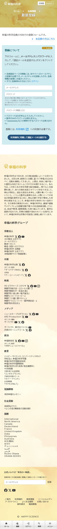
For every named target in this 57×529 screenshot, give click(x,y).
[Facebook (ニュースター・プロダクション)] (33, 314)
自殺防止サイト (10, 406)
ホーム (17, 11)
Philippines (10, 436)
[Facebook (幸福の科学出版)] (23, 264)
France (8, 429)
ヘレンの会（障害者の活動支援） (17, 409)
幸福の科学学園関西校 (14, 364)
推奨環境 (30, 499)
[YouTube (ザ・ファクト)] (16, 322)
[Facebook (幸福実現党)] (19, 340)
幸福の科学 (9, 236)
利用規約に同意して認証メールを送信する (28, 137)
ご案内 (8, 499)
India (7, 434)
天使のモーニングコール (14, 330)
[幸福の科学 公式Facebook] (6, 490)
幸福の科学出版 (11, 265)
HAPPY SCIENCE (30, 517)
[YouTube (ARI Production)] (26, 316)
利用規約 (22, 129)
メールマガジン (10, 241)
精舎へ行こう (9, 244)
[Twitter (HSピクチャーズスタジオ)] (28, 285)
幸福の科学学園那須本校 (15, 361)
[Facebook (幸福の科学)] (19, 236)
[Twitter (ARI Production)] (23, 316)
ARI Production (12, 317)
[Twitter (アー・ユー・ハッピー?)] (25, 275)
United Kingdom (13, 431)
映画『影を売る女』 (12, 303)
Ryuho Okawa (11, 454)
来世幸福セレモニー (12, 394)
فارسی (7, 451)
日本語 (41, 3)
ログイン (35, 81)
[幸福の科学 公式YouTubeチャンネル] (13, 490)
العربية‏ (7, 449)
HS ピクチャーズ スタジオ (15, 286)
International (11, 419)
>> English (47, 48)
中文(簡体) (9, 441)
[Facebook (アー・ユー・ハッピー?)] (29, 275)
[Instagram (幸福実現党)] (26, 340)
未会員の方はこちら (43, 39)
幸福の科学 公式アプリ (14, 251)
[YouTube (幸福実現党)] (23, 340)
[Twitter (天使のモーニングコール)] (26, 330)
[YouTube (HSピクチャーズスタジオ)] (35, 285)
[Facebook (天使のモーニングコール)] (30, 330)
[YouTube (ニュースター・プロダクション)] (37, 314)
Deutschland (11, 426)
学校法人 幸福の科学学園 (15, 359)
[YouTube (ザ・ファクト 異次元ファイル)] (29, 327)
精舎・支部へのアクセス (14, 246)
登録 (49, 482)
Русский (11, 446)
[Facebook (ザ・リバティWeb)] (26, 269)
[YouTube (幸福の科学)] (23, 236)
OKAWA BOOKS (12, 456)
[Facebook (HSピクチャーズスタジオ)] (31, 285)
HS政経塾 (8, 369)
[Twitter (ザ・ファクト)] (19, 322)
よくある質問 (27, 502)
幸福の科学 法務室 (12, 249)
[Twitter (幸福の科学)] (16, 236)
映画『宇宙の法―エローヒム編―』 (18, 288)
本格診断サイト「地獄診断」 (15, 254)
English (49, 3)
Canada (8, 424)
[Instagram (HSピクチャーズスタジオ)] (38, 285)
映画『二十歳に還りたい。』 (15, 298)
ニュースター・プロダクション (16, 314)
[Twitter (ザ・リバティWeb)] (23, 269)
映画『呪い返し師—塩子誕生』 (16, 293)
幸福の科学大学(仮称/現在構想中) (19, 366)
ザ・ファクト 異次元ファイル (16, 327)
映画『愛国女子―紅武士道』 (16, 291)
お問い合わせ (43, 502)
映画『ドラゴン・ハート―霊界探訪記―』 (20, 301)
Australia (9, 439)
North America (12, 421)
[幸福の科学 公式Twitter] (10, 490)
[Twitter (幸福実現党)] (16, 340)
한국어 (7, 444)
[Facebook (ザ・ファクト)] (22, 322)
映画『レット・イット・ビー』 (14, 296)
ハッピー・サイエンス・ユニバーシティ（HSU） (22, 356)
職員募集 (33, 504)
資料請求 (21, 504)
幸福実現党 (9, 341)
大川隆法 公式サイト (12, 239)
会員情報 (32, 11)
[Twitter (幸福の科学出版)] (20, 264)
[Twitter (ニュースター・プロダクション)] (30, 314)
